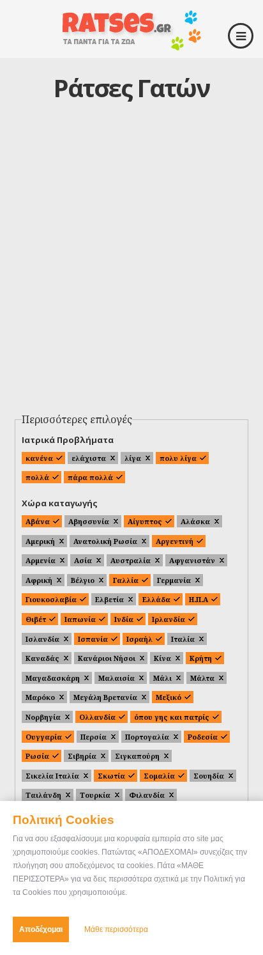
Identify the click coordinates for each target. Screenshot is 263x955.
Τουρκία (95, 795)
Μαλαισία (116, 678)
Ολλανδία (97, 717)
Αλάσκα (195, 521)
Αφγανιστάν (192, 560)
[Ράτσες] (131, 45)
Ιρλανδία (168, 619)
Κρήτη (201, 658)
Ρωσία (37, 756)
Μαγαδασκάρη (53, 678)
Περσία (93, 736)
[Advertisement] (131, 269)
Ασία (83, 560)
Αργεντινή (174, 541)
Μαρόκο (40, 697)
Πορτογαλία (147, 736)
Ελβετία (109, 599)
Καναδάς (42, 658)
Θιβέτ (36, 619)
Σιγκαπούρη (137, 756)
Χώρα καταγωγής (60, 503)
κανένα (39, 458)
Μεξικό (168, 697)
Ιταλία (183, 639)
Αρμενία (41, 560)
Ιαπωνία (80, 619)
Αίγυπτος (145, 521)
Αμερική (40, 541)
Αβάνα (38, 521)
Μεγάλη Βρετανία (105, 697)
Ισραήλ (139, 639)
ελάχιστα (88, 458)
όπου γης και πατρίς (171, 717)
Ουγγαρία (44, 736)
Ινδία (123, 619)
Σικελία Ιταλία (52, 775)
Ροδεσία (203, 736)
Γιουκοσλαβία (51, 599)
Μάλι (162, 678)
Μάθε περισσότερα (116, 929)
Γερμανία (174, 580)
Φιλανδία (147, 795)
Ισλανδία (42, 639)
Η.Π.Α (198, 599)
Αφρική (39, 580)
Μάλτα (202, 678)
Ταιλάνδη (43, 795)
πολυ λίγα (178, 458)
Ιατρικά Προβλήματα (68, 440)
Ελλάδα (156, 599)
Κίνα (162, 658)
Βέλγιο (82, 580)
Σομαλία (159, 775)
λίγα (132, 458)
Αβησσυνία (88, 521)
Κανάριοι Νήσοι (106, 658)
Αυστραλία (130, 560)
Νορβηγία (43, 717)
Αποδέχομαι (41, 929)
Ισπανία (93, 639)
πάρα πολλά (90, 477)
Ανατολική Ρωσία (105, 541)
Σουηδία (208, 775)
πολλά (37, 477)
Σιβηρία (82, 756)
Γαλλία (126, 580)
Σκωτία (111, 775)
